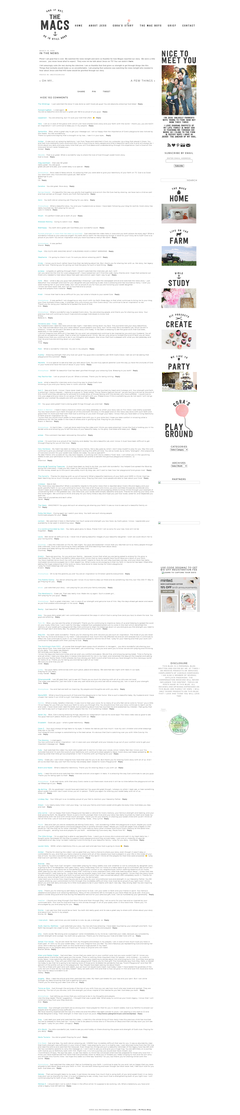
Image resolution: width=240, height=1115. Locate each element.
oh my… (46, 80)
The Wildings (44, 104)
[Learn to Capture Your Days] (179, 572)
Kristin (41, 556)
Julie (40, 281)
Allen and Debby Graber (48, 955)
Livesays (41, 484)
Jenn (40, 200)
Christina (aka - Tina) (47, 324)
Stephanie (42, 257)
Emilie (40, 910)
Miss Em (41, 635)
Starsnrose (42, 1008)
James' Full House (46, 942)
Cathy (40, 760)
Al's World (42, 1029)
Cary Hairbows (44, 449)
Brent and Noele (45, 768)
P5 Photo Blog (145, 1110)
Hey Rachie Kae (45, 377)
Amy (40, 615)
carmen (41, 521)
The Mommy (43, 740)
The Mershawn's (45, 594)
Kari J (40, 390)
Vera (40, 124)
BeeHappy (42, 228)
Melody (41, 1074)
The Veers (42, 505)
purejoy (41, 271)
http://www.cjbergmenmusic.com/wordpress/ (116, 1014)
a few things (143, 80)
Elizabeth (42, 723)
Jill (39, 404)
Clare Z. (41, 729)
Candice (41, 186)
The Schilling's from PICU (49, 646)
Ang (40, 1019)
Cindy (40, 263)
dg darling (42, 789)
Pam (40, 349)
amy (40, 934)
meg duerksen (44, 163)
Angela (41, 979)
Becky (40, 609)
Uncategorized (57, 74)
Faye (40, 251)
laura (40, 382)
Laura (40, 537)
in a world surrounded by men (51, 529)
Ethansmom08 (44, 679)
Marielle (41, 363)
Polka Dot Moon (45, 513)
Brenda (41, 864)
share (81, 91)
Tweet (106, 91)
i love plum (43, 920)
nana (40, 891)
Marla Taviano (44, 1037)
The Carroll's (43, 476)
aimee (40, 435)
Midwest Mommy (45, 222)
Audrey (41, 355)
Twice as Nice (44, 988)
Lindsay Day (43, 799)
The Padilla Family (46, 580)
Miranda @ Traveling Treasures (51, 466)
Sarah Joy (42, 715)
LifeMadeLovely (129, 1110)
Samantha (42, 132)
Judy (40, 750)
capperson (42, 118)
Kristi (40, 294)
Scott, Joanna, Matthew (48, 926)
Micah (40, 216)
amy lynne (42, 813)
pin (94, 91)
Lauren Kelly (43, 846)
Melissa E (42, 1084)
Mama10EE (42, 695)
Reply (140, 104)
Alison (40, 805)
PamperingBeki (45, 110)
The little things (45, 836)
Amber (41, 141)
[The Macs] (79, 24)
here (131, 61)
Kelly (40, 774)
